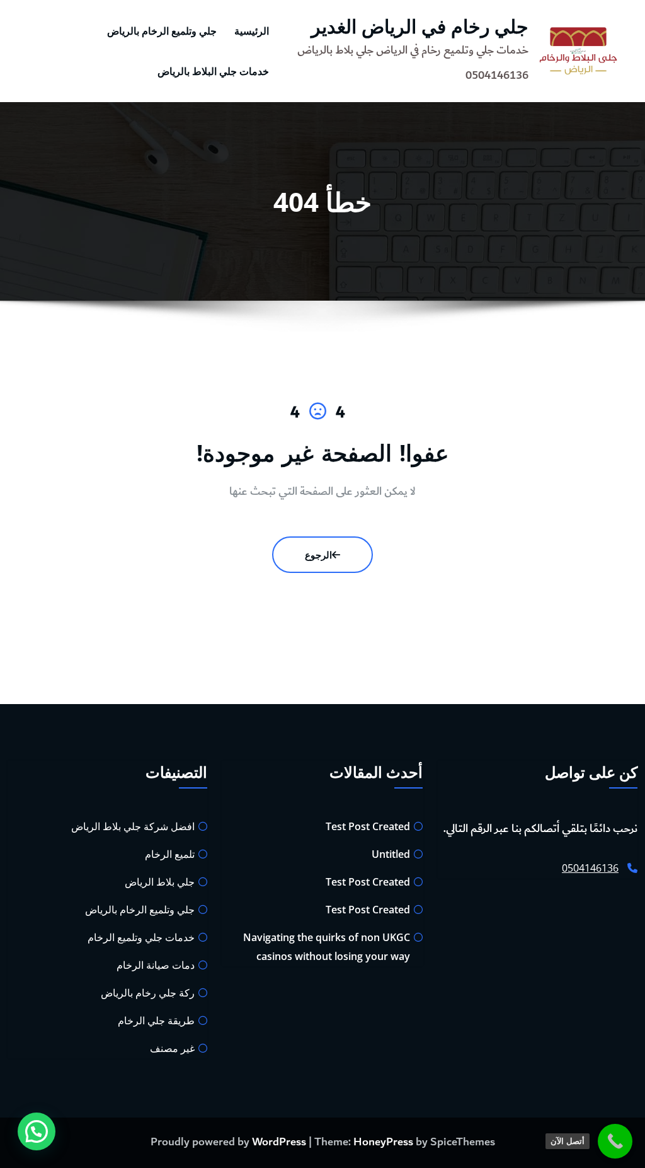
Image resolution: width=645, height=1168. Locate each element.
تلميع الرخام (170, 854)
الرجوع (318, 554)
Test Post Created (368, 826)
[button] (36, 1131)
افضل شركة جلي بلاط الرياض (133, 826)
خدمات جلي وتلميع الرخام (141, 937)
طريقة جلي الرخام (156, 1020)
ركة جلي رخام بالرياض (148, 993)
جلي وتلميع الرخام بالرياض (162, 31)
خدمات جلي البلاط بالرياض (213, 71)
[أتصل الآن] (615, 1141)
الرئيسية (251, 31)
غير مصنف (172, 1048)
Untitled (391, 854)
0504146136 (590, 868)
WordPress (279, 1142)
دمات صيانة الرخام (156, 965)
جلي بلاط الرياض (160, 882)
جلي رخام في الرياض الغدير (419, 26)
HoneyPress (383, 1142)
